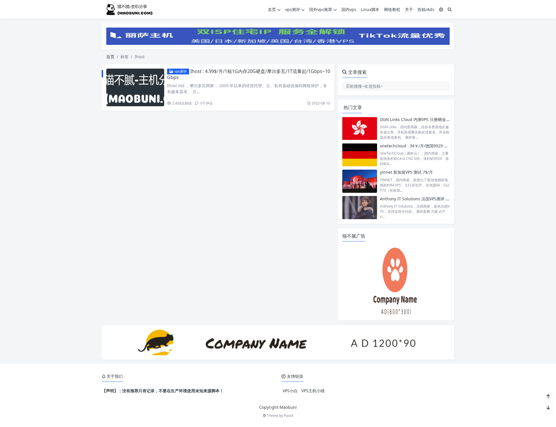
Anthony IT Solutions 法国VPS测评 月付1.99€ (422, 198)
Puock (288, 415)
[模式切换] (441, 9)
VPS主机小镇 (313, 390)
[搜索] (449, 9)
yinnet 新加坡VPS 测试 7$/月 (406, 172)
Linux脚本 (370, 9)
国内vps (348, 9)
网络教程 (392, 9)
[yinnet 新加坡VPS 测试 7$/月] (359, 181)
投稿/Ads (426, 9)
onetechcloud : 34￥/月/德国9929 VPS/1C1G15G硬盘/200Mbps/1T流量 (446, 146)
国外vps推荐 (320, 9)
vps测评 (292, 9)
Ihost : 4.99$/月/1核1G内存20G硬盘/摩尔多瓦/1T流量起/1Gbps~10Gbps (248, 74)
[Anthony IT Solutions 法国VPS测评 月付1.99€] (359, 207)
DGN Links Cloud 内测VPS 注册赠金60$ (416, 119)
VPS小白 (290, 390)
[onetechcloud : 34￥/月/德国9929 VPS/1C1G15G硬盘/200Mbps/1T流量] (359, 154)
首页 (272, 9)
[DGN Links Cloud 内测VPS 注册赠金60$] (359, 128)
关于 (409, 9)
